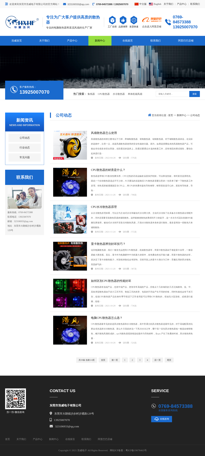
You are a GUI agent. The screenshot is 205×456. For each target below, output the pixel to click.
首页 (170, 115)
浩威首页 (17, 40)
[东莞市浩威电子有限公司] (22, 22)
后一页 (157, 360)
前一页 (115, 360)
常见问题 (25, 157)
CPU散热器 (104, 94)
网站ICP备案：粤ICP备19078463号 (128, 450)
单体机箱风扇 (135, 94)
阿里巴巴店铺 (185, 40)
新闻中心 (100, 40)
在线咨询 (164, 419)
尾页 (169, 360)
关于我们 (168, 4)
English (157, 4)
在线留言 (128, 40)
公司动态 (25, 137)
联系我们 (195, 4)
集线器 (91, 94)
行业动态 (25, 147)
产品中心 (182, 4)
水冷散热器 (119, 94)
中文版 (143, 4)
